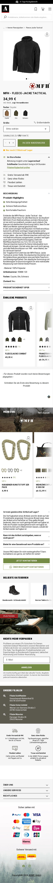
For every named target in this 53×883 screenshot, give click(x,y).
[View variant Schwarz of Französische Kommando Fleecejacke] (47, 339)
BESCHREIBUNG (10, 193)
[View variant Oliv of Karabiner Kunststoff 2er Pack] (16, 470)
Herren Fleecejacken (15, 28)
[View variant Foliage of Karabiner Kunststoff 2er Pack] (10, 470)
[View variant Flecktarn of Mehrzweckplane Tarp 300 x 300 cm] (38, 470)
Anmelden (26, 667)
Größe (26, 122)
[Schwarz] (25, 113)
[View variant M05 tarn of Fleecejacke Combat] (19, 339)
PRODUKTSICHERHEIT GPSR (16, 287)
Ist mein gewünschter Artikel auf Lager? (21, 512)
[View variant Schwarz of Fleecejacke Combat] (13, 339)
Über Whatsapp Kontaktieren (28, 567)
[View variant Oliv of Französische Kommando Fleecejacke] (41, 339)
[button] (42, 123)
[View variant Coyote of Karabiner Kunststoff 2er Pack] (4, 470)
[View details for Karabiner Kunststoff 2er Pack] (16, 450)
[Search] (5, 17)
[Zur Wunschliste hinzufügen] (47, 34)
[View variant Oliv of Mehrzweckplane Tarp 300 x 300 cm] (44, 470)
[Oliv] (16, 113)
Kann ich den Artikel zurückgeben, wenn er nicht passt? (22, 536)
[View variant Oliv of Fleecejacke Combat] (7, 339)
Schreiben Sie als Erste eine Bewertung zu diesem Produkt (26, 384)
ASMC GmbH (35, 875)
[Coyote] (6, 113)
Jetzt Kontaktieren (26, 561)
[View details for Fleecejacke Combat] (19, 319)
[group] (14, 593)
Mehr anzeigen (44, 413)
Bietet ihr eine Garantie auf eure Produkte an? (23, 544)
